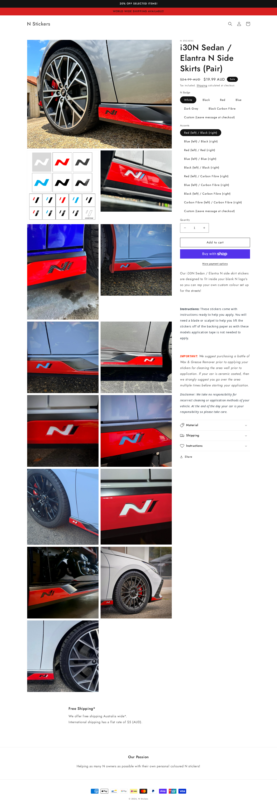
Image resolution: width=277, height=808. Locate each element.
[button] (230, 23)
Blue (239, 100)
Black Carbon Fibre (222, 109)
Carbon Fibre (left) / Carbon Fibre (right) (213, 202)
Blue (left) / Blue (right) (200, 159)
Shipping (202, 85)
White (188, 100)
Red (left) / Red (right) (199, 150)
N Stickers (143, 798)
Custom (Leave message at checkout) (209, 117)
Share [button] (188, 457)
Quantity (185, 220)
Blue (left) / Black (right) (201, 141)
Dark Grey (191, 109)
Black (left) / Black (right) (201, 167)
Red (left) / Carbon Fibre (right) (206, 176)
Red (222, 100)
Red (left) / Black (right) (200, 133)
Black (206, 100)
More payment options (215, 263)
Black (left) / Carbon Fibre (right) (207, 194)
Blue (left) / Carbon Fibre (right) (206, 185)
